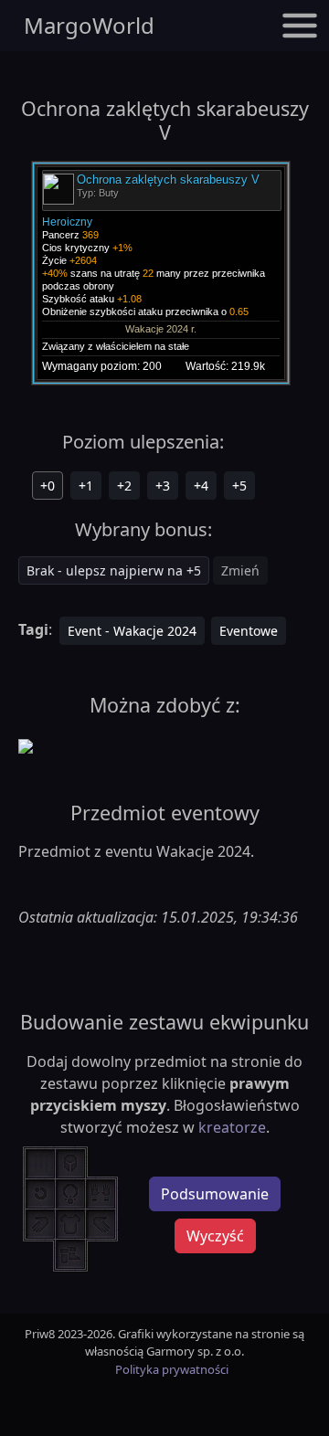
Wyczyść (215, 1236)
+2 (124, 485)
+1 (86, 485)
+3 (162, 485)
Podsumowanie (215, 1194)
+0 (47, 485)
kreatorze (232, 1127)
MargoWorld (89, 25)
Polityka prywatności (171, 1369)
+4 (201, 485)
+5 (239, 485)
